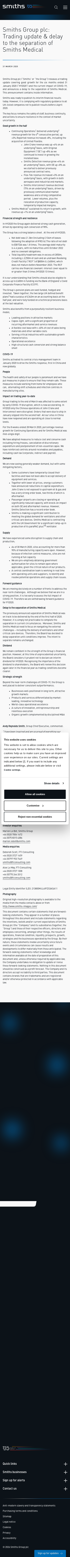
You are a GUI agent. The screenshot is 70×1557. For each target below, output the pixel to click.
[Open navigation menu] (65, 7)
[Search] (56, 7)
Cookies (7, 1527)
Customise (33, 805)
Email (9, 1101)
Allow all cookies (35, 794)
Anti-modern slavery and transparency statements (29, 1506)
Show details (51, 783)
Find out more (13, 1290)
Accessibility (9, 1538)
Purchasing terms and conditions (20, 1511)
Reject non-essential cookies (35, 816)
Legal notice (9, 1522)
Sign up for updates (48, 1553)
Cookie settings (12, 770)
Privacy (6, 1533)
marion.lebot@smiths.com (16, 841)
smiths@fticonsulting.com (16, 862)
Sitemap (7, 1516)
